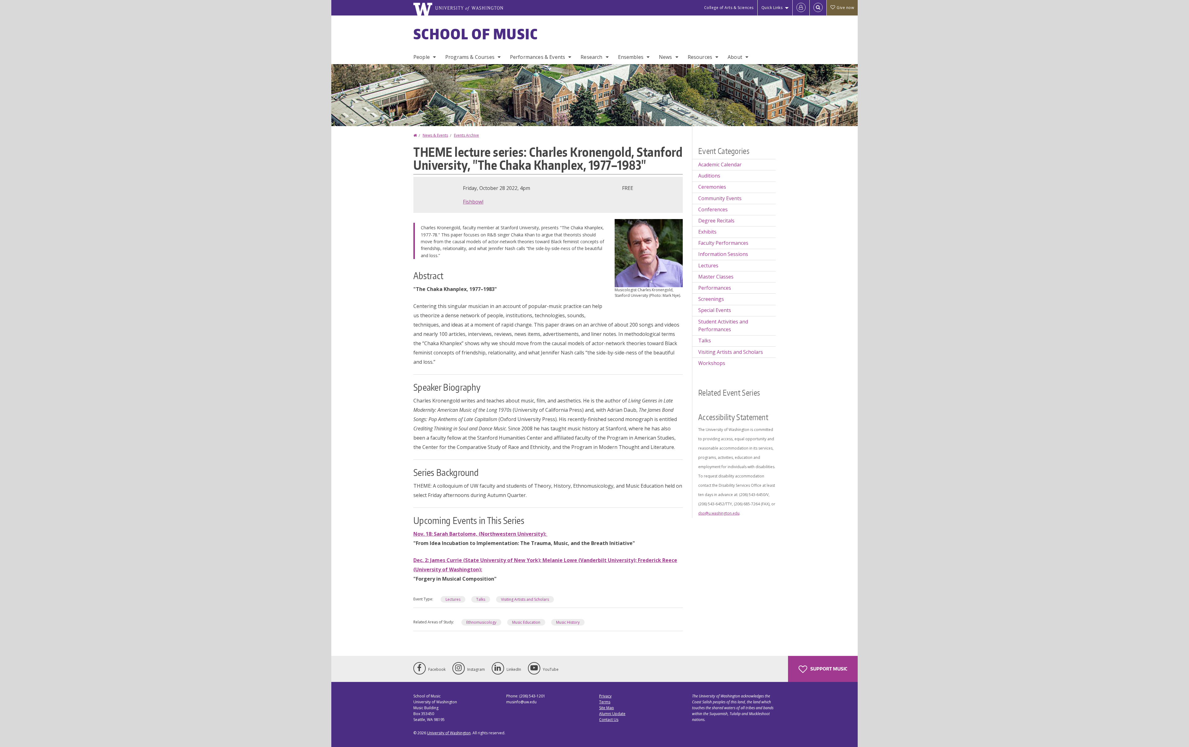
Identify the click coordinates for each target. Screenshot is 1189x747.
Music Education (526, 622)
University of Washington (449, 733)
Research (591, 57)
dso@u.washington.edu (718, 513)
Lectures (453, 599)
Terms (604, 702)
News (665, 57)
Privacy (605, 696)
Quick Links (772, 7)
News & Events (435, 135)
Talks (480, 599)
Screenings (711, 299)
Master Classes (716, 276)
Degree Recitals (716, 220)
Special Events (714, 310)
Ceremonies (712, 186)
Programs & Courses (469, 57)
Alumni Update (612, 713)
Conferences (713, 209)
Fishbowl (473, 201)
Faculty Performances (723, 242)
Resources (700, 57)
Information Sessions (723, 254)
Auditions (709, 175)
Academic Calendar (720, 164)
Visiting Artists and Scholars (525, 599)
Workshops (711, 363)
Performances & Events (537, 57)
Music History (568, 622)
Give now (845, 7)
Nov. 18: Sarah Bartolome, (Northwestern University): (480, 533)
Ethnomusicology (481, 622)
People (421, 57)
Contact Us (608, 719)
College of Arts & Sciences (729, 7)
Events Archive (466, 135)
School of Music (475, 34)
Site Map (606, 707)
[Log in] (801, 7)
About (735, 57)
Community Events (720, 198)
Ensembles (630, 57)
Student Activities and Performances (723, 325)
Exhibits (707, 231)
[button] (649, 252)
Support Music (828, 668)
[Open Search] (818, 7)
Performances (714, 287)
